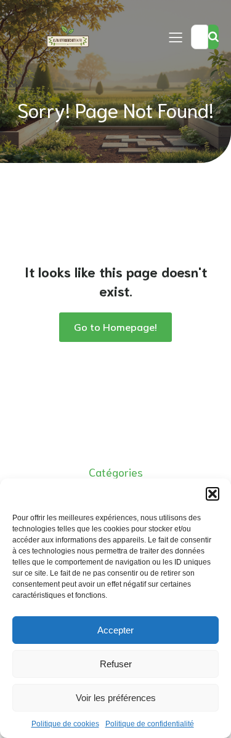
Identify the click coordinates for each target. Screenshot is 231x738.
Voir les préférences (116, 697)
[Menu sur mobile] (175, 37)
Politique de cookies (65, 724)
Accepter (115, 630)
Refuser (116, 664)
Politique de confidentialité (149, 724)
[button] (212, 494)
